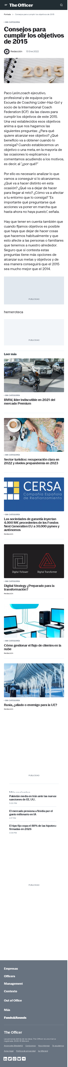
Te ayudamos (58, 1046)
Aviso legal (9, 1051)
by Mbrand (43, 1051)
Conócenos (30, 1046)
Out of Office (13, 1000)
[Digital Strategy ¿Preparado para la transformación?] (34, 561)
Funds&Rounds (15, 1017)
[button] (6, 5)
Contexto (10, 991)
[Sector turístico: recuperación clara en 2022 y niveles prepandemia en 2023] (34, 435)
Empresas (11, 968)
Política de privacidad (25, 1051)
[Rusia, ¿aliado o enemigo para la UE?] (34, 680)
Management (13, 983)
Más (7, 1010)
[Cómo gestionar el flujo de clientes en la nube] (34, 621)
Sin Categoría (12, 22)
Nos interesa (44, 1046)
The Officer (13, 1032)
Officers (9, 976)
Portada (7, 14)
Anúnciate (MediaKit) (13, 1046)
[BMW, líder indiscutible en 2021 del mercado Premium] (34, 375)
